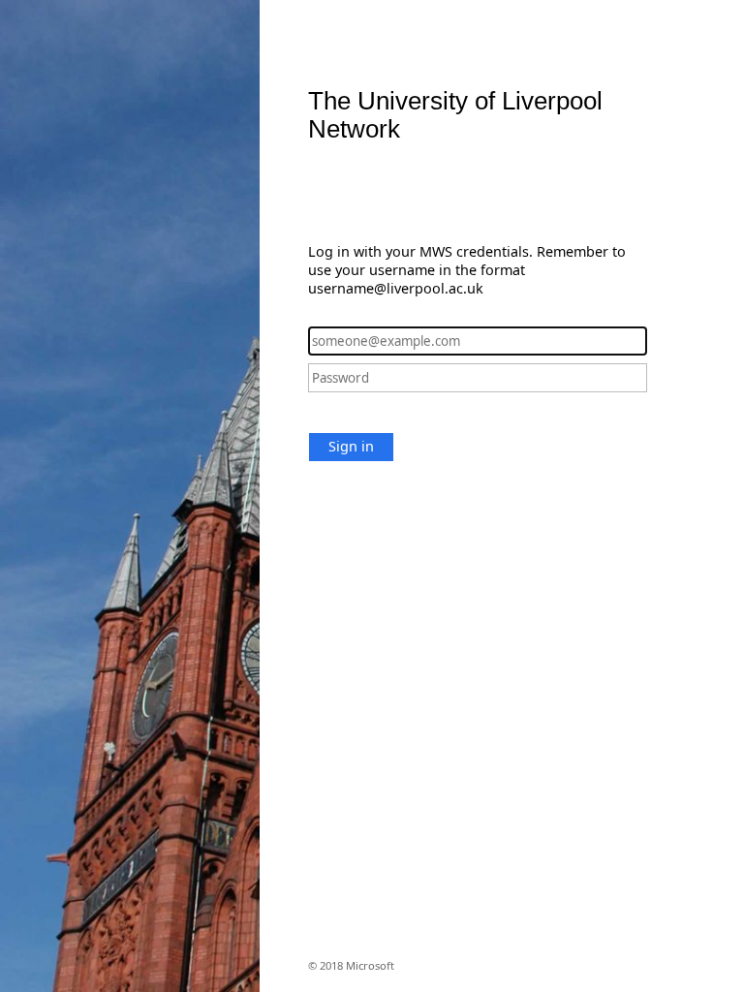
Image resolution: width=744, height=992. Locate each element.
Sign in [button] (351, 446)
